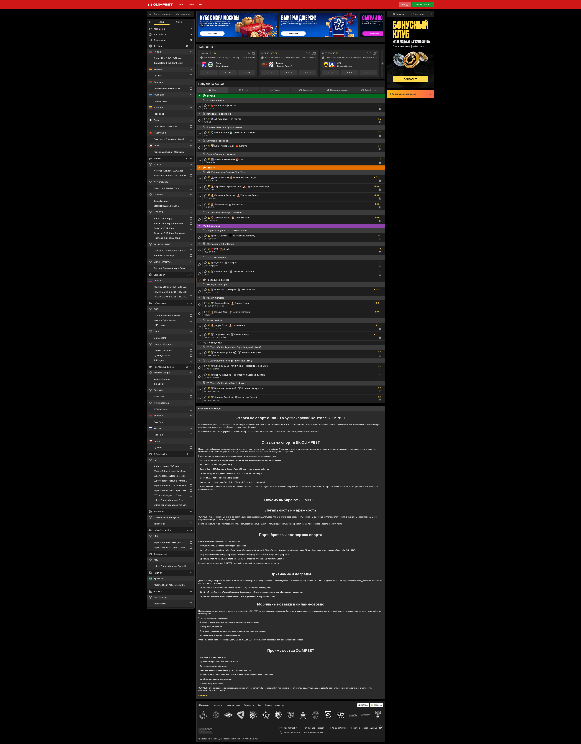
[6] (305, 39)
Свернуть (202, 695)
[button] (150, 22)
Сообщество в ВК (315, 732)
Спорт (191, 4)
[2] (285, 39)
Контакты (217, 705)
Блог (260, 705)
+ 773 (253, 53)
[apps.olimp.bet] (363, 705)
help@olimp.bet (290, 728)
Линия (179, 21)
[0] (276, 39)
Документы (249, 705)
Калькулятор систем (274, 705)
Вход (405, 4)
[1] (281, 39)
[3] (290, 39)
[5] (300, 39)
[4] (295, 39)
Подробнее (410, 79)
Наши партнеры (233, 705)
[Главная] (160, 4)
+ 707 (314, 53)
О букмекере (203, 705)
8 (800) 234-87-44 (292, 732)
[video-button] (380, 239)
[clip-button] (200, 107)
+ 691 (375, 53)
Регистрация (423, 4)
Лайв (180, 4)
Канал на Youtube (340, 728)
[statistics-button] (249, 53)
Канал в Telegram (316, 728)
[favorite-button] (246, 53)
